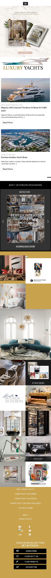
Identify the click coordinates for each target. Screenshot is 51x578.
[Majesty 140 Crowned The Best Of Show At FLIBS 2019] (25, 90)
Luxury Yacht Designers (25, 494)
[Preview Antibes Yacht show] (25, 140)
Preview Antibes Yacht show (14, 157)
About (25, 515)
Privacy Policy (25, 519)
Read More (8, 122)
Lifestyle (4, 154)
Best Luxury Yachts (8, 105)
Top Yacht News (25, 508)
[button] (48, 221)
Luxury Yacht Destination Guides (25, 503)
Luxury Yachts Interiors (25, 499)
